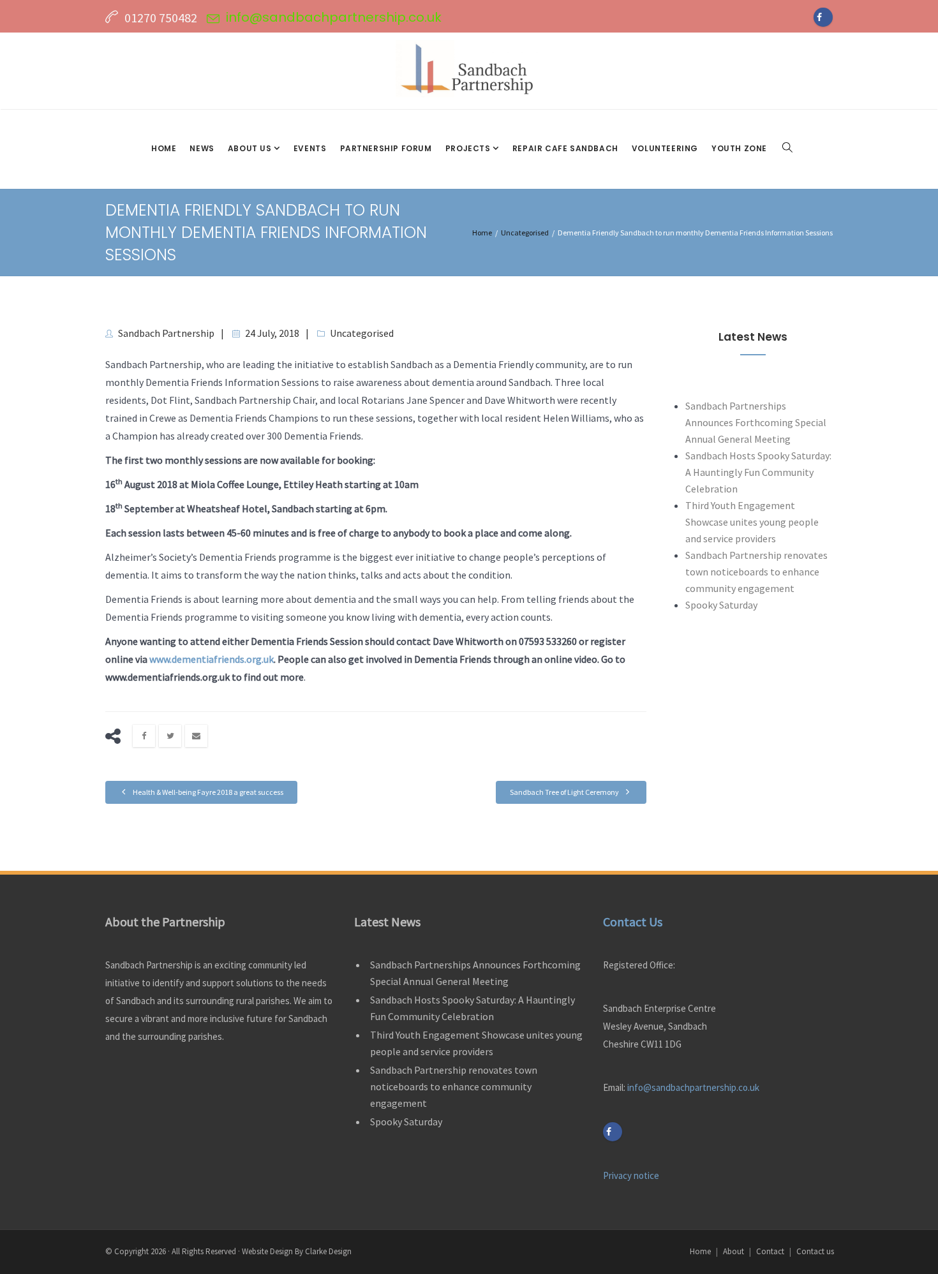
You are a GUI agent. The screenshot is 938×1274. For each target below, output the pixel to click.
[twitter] (170, 736)
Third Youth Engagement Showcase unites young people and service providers (752, 522)
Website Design (267, 1251)
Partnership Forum (386, 148)
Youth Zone (739, 148)
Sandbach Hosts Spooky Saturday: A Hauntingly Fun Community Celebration (758, 472)
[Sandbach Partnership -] (469, 71)
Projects (469, 148)
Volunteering (665, 148)
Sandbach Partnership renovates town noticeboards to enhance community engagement (756, 572)
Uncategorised (362, 333)
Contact (770, 1251)
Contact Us (632, 922)
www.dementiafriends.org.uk (211, 659)
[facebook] (144, 736)
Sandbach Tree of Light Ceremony (565, 792)
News (202, 148)
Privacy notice (631, 1175)
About (733, 1251)
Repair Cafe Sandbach (565, 148)
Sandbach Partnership (166, 333)
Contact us (815, 1251)
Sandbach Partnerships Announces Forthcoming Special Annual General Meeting (755, 422)
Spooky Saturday (721, 604)
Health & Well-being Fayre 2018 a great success (207, 792)
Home (163, 148)
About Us (251, 148)
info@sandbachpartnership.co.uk (334, 17)
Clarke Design (328, 1251)
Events (310, 148)
